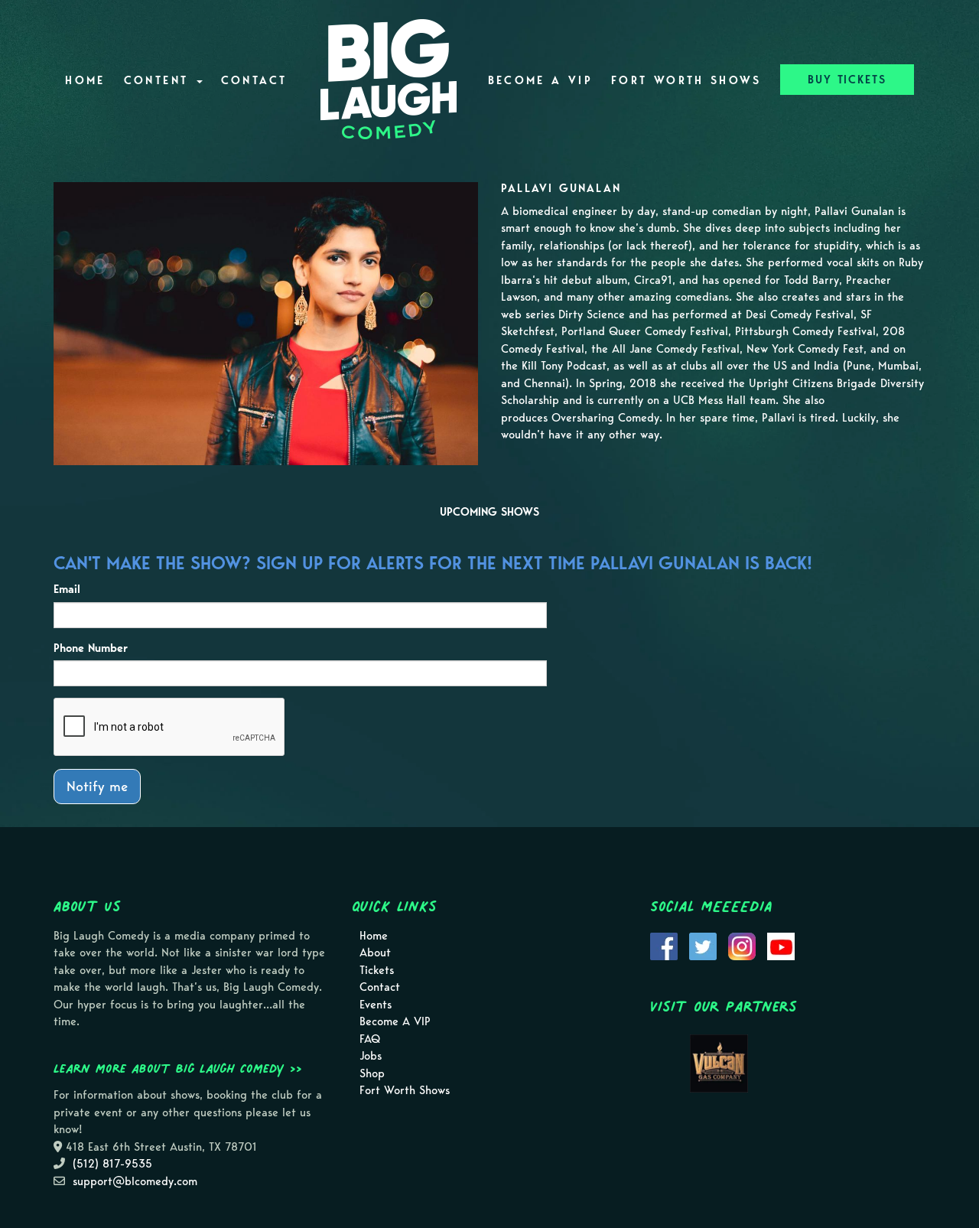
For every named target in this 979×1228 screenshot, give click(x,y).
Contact (254, 80)
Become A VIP (540, 80)
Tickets (376, 970)
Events (375, 1004)
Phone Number (91, 648)
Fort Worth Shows (686, 80)
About (375, 952)
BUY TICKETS (847, 79)
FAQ (369, 1039)
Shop (372, 1073)
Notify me (97, 786)
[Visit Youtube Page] (781, 945)
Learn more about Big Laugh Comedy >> (178, 1068)
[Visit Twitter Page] (703, 945)
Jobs (370, 1056)
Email (67, 589)
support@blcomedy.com (135, 1181)
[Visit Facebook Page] (664, 945)
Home (85, 80)
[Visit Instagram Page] (742, 945)
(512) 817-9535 (112, 1164)
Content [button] (159, 80)
